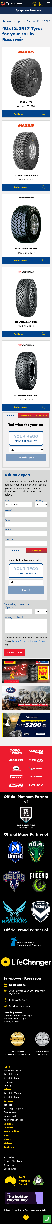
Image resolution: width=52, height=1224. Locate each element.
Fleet (6, 1135)
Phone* (8, 520)
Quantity (39, 500)
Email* (7, 529)
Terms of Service (38, 641)
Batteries (8, 1104)
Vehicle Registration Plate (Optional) (16, 606)
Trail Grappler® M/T (26, 248)
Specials (8, 1123)
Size (6, 500)
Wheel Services (11, 1116)
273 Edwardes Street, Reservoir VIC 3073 (27, 992)
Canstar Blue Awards (14, 1161)
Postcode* (9, 539)
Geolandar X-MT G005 (26, 395)
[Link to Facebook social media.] (26, 1217)
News (7, 1139)
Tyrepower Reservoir (28, 10)
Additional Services (13, 1119)
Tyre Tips (8, 1085)
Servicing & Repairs (13, 1108)
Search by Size (11, 1074)
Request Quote (14, 652)
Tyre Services (10, 1112)
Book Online (11, 1131)
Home (8, 21)
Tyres (7, 1066)
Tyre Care (8, 1081)
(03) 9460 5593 (18, 1000)
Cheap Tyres (10, 1168)
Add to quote (20, 113)
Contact (8, 1127)
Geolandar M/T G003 (26, 322)
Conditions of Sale (38, 1210)
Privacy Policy (18, 641)
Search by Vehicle (12, 1070)
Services (8, 1101)
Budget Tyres (10, 1165)
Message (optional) (13, 617)
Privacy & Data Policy (20, 1210)
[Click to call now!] (34, 3)
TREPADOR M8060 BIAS (26, 175)
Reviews (9, 1147)
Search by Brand (12, 1078)
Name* (8, 510)
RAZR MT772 (26, 102)
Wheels (8, 1089)
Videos (8, 1143)
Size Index (9, 1157)
